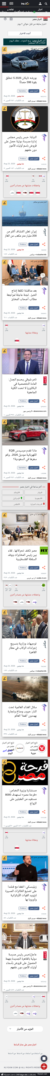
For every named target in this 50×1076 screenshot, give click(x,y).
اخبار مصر (34, 91)
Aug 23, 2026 (14, 96)
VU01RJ (43, 164)
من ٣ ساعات (38, 1053)
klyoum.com (42, 1074)
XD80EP (43, 573)
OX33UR (43, 817)
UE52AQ (43, 981)
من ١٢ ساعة (20, 1053)
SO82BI (43, 914)
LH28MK (43, 473)
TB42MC (43, 666)
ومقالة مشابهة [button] (31, 333)
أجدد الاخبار (25, 34)
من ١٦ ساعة (12, 1053)
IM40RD (43, 250)
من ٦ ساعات (29, 1053)
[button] (25, 176)
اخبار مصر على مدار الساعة (25, 1045)
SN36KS (43, 313)
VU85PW (43, 730)
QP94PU (43, 406)
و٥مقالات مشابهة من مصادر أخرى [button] (25, 186)
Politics (23, 158)
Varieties (22, 91)
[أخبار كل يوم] (25, 4)
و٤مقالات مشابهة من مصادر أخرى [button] (25, 595)
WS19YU (43, 96)
